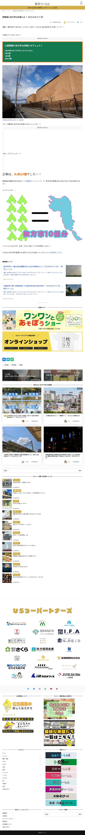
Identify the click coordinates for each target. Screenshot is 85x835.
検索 (80, 470)
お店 (3, 767)
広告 (3, 786)
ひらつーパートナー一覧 (8, 714)
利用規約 (4, 816)
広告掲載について (7, 824)
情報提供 (4, 813)
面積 (20, 365)
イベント (4, 775)
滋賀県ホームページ (33, 181)
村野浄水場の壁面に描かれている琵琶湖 (12, 120)
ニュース (4, 756)
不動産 (4, 783)
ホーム (4, 753)
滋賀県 (6, 365)
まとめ (4, 764)
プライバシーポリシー (8, 818)
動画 (3, 770)
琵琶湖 (14, 365)
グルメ (4, 761)
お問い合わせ (5, 789)
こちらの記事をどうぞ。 (54, 252)
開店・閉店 (5, 758)
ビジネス (4, 778)
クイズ (81, 22)
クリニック (5, 772)
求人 (3, 781)
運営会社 (4, 821)
